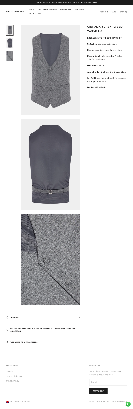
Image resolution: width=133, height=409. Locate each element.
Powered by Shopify (118, 402)
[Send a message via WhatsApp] (128, 404)
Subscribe (98, 391)
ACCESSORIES (65, 10)
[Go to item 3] (10, 56)
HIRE (39, 10)
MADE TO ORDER (50, 10)
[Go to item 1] (10, 30)
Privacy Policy (12, 380)
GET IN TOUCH (35, 14)
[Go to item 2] (10, 43)
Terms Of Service (14, 376)
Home (31, 10)
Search (9, 371)
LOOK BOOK (79, 10)
